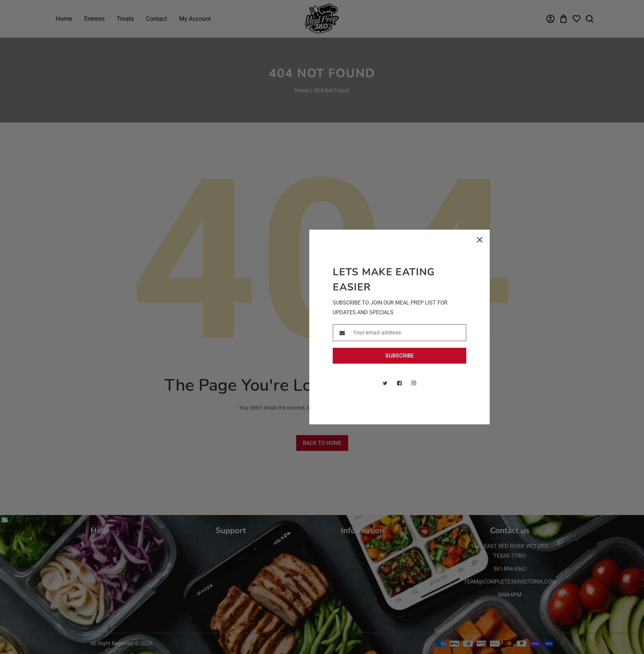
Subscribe (399, 356)
